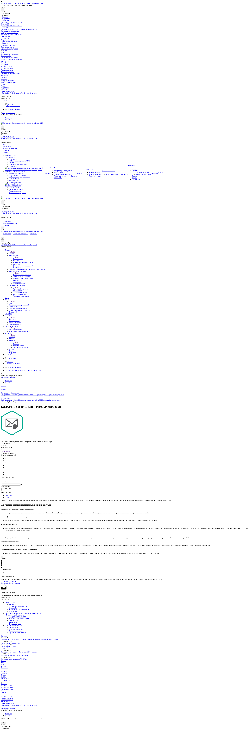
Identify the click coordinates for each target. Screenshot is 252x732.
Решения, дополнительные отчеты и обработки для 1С (29, 395)
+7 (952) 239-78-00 (7, 91)
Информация (5, 680)
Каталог (11, 253)
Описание (8, 495)
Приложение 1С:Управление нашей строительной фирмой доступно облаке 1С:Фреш (29, 639)
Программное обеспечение (22, 275)
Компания (12, 337)
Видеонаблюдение (55, 400)
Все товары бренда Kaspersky (10, 583)
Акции (3, 662)
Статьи (3, 648)
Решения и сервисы (15, 330)
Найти (3, 723)
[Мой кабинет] (2, 219)
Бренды (3, 666)
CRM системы (44, 400)
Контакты (4, 684)
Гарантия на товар (7, 689)
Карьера (3, 677)
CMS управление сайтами (9, 400)
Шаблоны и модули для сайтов (28, 400)
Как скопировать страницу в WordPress (14, 659)
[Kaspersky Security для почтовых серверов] (12, 434)
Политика (4, 691)
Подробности (5, 451)
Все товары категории (8, 581)
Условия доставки (7, 687)
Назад (13, 252)
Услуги (11, 303)
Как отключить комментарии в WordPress (15, 655)
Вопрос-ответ (5, 701)
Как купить (12, 319)
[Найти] (2, 9)
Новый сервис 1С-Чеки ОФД (10, 646)
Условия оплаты (6, 685)
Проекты (16, 344)
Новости (4, 636)
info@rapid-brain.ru (8, 113)
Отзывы (7, 497)
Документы (5, 678)
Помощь (3, 693)
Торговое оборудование (21, 289)
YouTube (7, 120)
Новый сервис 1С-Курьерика (10, 643)
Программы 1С (18, 259)
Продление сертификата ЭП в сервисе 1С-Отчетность (19, 652)
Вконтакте (8, 118)
